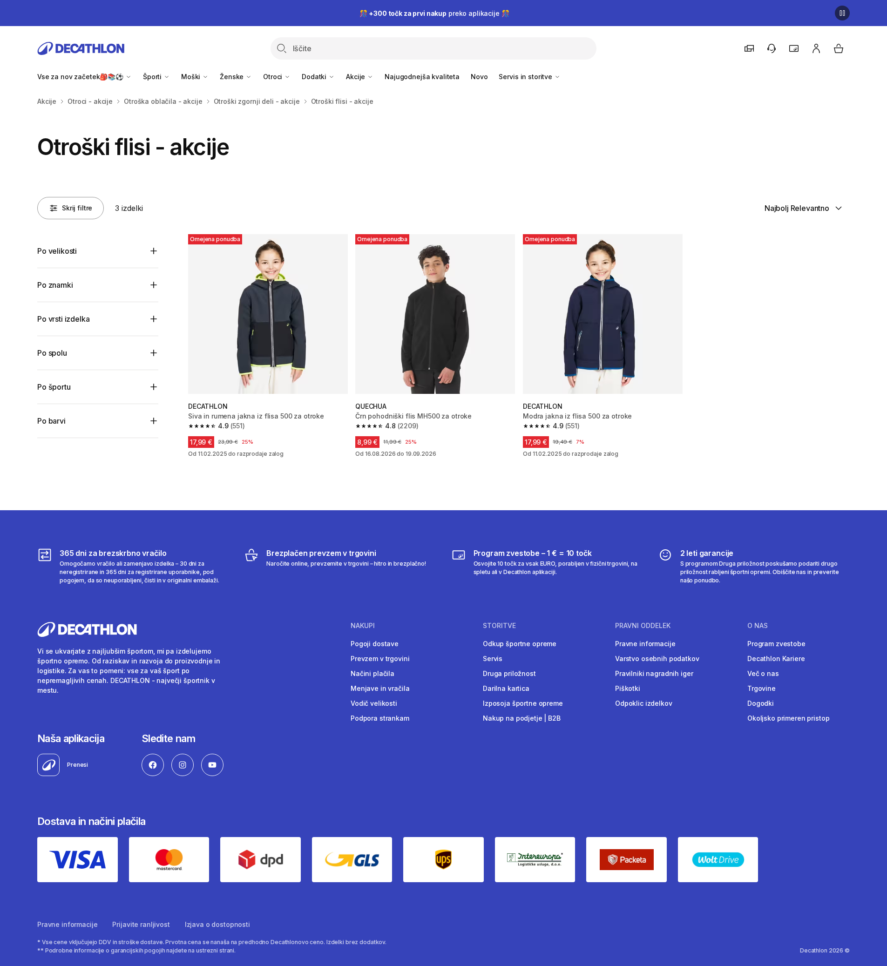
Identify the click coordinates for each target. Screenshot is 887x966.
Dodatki (315, 77)
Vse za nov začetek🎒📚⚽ (81, 77)
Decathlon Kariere (776, 658)
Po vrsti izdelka (63, 319)
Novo (479, 77)
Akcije (356, 77)
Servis (492, 658)
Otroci (273, 77)
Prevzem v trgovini (380, 658)
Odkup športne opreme (519, 644)
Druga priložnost (509, 673)
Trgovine (761, 688)
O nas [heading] (757, 625)
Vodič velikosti (374, 703)
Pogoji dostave (375, 644)
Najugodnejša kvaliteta (422, 77)
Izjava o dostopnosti (217, 924)
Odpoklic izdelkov (643, 703)
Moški (191, 77)
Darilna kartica (506, 688)
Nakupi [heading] (363, 625)
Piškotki (627, 688)
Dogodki (760, 703)
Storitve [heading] (499, 625)
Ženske (232, 77)
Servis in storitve (526, 77)
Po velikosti (57, 251)
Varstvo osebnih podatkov (657, 658)
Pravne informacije (645, 644)
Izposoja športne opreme (523, 703)
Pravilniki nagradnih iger (654, 673)
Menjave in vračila (380, 688)
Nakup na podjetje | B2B (522, 718)
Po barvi (51, 421)
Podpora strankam (380, 718)
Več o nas (763, 673)
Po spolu (52, 353)
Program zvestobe (776, 644)
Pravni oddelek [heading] (642, 625)
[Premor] (842, 13)
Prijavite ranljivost (140, 924)
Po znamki (55, 285)
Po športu (54, 387)
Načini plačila (372, 673)
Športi (153, 77)
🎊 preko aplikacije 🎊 (434, 13)
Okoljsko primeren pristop (788, 718)
